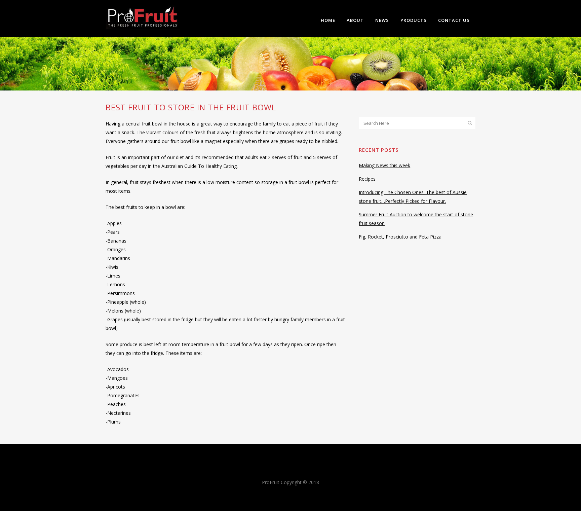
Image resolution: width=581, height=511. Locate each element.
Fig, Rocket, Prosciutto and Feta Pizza (400, 236)
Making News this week (384, 165)
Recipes (367, 179)
